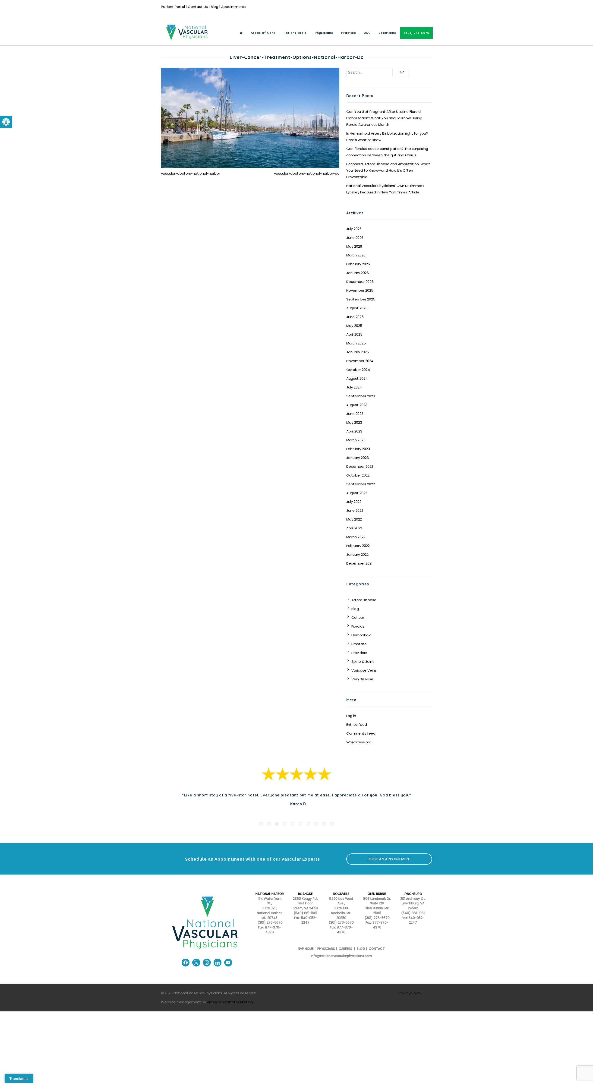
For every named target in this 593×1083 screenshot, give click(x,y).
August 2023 (356, 404)
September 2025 (360, 299)
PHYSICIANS (326, 957)
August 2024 (357, 378)
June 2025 (355, 316)
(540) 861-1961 (305, 921)
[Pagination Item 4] (285, 832)
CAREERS (345, 957)
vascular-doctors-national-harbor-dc (306, 173)
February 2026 (358, 264)
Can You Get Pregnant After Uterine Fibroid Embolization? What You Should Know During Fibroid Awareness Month (384, 118)
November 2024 (359, 360)
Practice (348, 33)
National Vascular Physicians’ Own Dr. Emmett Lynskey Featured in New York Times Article (385, 189)
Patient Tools (295, 33)
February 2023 (358, 448)
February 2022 (358, 545)
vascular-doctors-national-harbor (190, 173)
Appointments (233, 6)
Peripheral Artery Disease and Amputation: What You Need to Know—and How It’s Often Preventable (388, 170)
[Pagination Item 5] (292, 832)
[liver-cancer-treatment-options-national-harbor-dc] (250, 117)
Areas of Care (263, 33)
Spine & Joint (362, 661)
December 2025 (360, 281)
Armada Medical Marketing (230, 1010)
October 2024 (358, 369)
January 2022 (357, 554)
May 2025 (354, 325)
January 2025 (357, 352)
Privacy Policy (409, 1001)
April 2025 (354, 334)
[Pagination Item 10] (332, 832)
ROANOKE (305, 902)
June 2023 (354, 413)
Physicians (324, 33)
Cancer (357, 617)
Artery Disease (363, 599)
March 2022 (355, 536)
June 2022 (354, 510)
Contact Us (198, 6)
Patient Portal (173, 6)
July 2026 (354, 228)
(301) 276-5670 (341, 931)
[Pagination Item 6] (300, 832)
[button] (6, 122)
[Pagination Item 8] (316, 832)
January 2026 (357, 272)
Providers (359, 652)
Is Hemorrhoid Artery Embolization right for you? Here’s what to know (387, 136)
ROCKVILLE (341, 902)
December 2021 (359, 563)
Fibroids (357, 626)
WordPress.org (358, 742)
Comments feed (360, 733)
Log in (351, 715)
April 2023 (354, 431)
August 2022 (356, 492)
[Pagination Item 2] (269, 832)
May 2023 (354, 422)
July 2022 (353, 501)
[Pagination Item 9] (324, 832)
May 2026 (354, 246)
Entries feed (356, 724)
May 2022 (354, 519)
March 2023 (356, 440)
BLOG (361, 957)
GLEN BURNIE (377, 902)
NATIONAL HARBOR (269, 902)
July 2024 (354, 387)
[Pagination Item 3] (277, 832)
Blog (214, 6)
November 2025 (359, 290)
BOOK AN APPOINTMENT (389, 867)
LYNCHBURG (413, 902)
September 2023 (360, 396)
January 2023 (357, 457)
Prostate (359, 643)
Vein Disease (362, 679)
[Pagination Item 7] (308, 832)
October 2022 (357, 475)
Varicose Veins (364, 670)
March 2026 (356, 255)
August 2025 (357, 308)
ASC (367, 33)
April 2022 (354, 528)
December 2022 (359, 466)
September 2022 (360, 484)
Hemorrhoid (361, 635)
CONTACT (377, 957)
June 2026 (354, 237)
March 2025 (356, 343)
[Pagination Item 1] (261, 832)
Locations (387, 33)
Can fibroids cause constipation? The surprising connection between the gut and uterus (387, 152)
